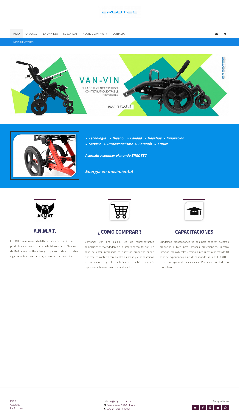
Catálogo (15, 404)
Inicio (13, 401)
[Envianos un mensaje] (216, 33)
